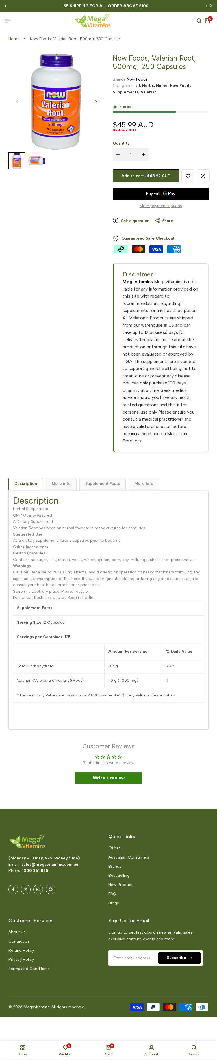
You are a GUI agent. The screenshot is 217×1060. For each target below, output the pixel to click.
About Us (16, 932)
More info (61, 483)
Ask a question (134, 220)
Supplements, (127, 92)
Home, (163, 85)
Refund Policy (21, 950)
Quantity (121, 143)
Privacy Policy (21, 959)
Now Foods (137, 79)
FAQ (112, 893)
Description (25, 483)
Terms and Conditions (29, 968)
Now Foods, (181, 85)
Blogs (113, 903)
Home (13, 38)
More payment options (161, 205)
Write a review (109, 778)
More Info (143, 483)
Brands (114, 866)
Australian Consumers (128, 857)
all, (138, 85)
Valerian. (149, 92)
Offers (114, 848)
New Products (121, 884)
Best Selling (119, 875)
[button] (112, 1007)
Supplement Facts (102, 483)
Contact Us (18, 941)
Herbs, (149, 85)
